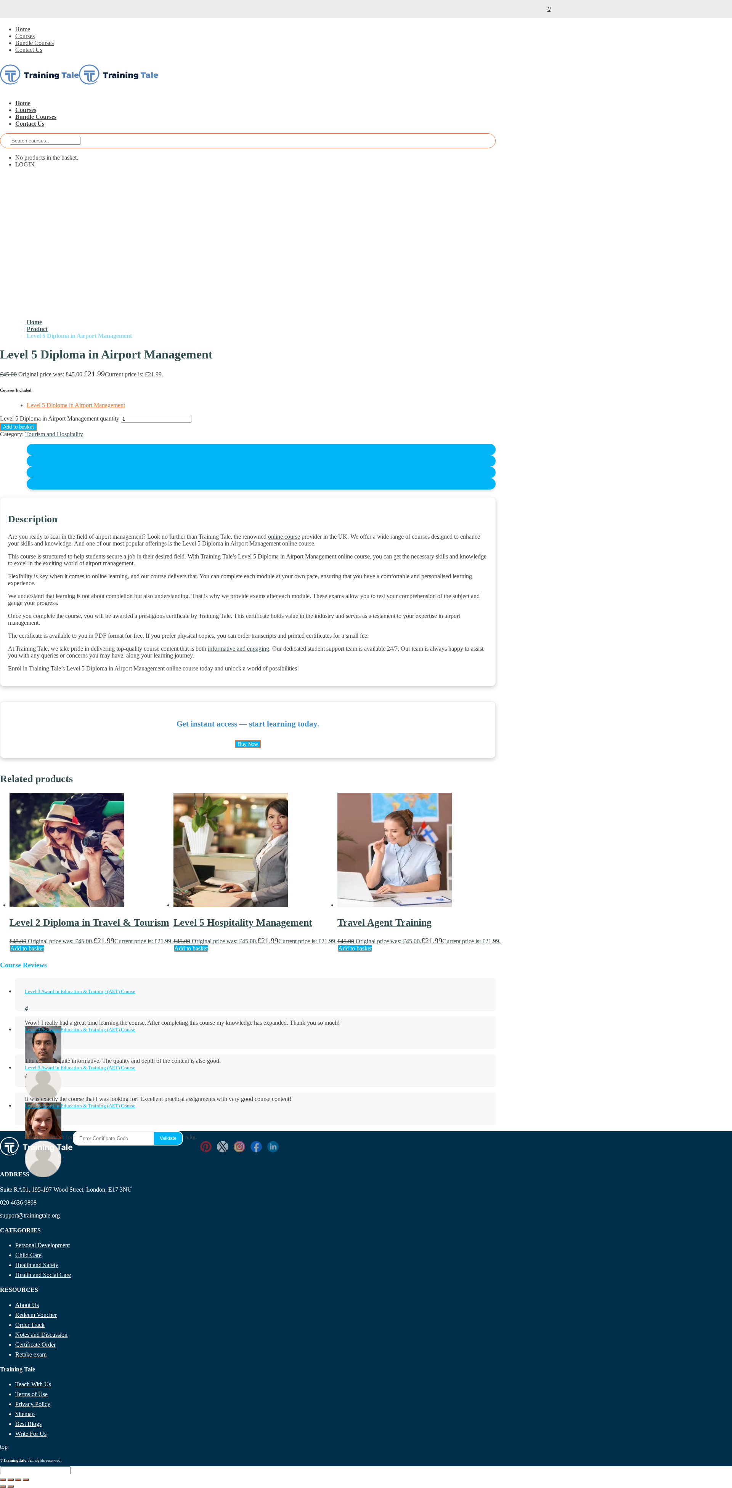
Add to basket (18, 427)
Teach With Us (33, 1384)
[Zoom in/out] (3, 1479)
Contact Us (28, 49)
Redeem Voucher (36, 1315)
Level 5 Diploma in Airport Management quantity (59, 418)
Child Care (28, 1255)
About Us (27, 1305)
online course (284, 536)
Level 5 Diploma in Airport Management (76, 405)
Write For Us (31, 1433)
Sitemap (25, 1414)
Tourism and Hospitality (54, 434)
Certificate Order (35, 1344)
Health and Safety (36, 1265)
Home (22, 29)
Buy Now (248, 744)
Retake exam (31, 1354)
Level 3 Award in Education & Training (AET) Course (80, 991)
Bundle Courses (34, 43)
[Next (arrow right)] (11, 1486)
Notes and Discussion (41, 1334)
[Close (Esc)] (26, 1479)
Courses (25, 36)
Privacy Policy (32, 1404)
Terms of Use (31, 1394)
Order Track (30, 1325)
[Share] (18, 1479)
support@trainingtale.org (30, 1215)
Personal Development (42, 1245)
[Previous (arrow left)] (3, 1486)
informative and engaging (238, 648)
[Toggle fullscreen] (11, 1479)
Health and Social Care (43, 1275)
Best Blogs (28, 1424)
